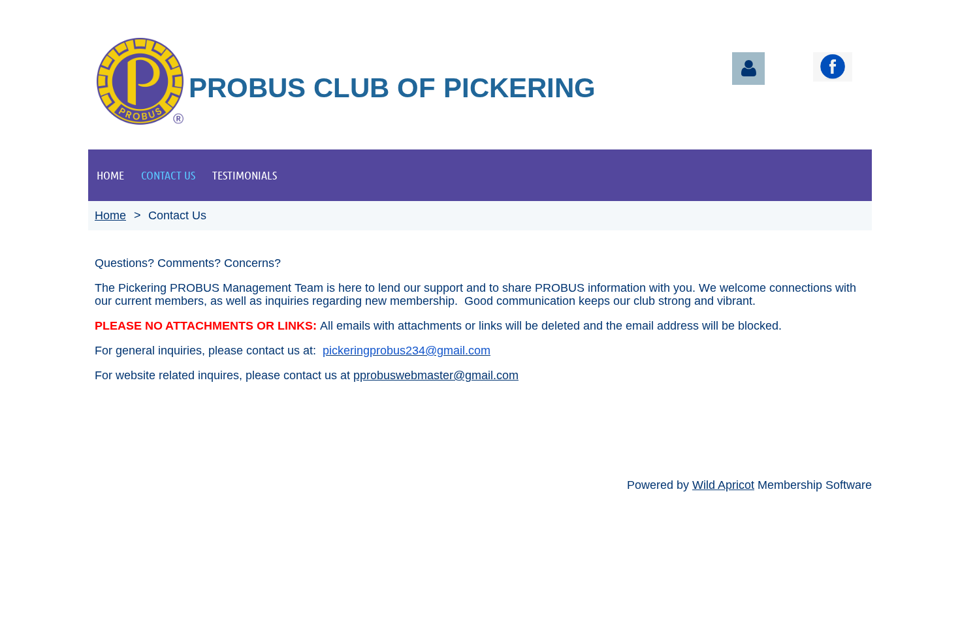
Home (110, 215)
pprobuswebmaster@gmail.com (436, 375)
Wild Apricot (723, 484)
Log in (748, 68)
